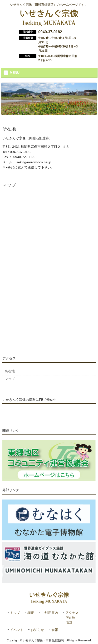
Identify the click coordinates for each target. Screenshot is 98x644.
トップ (15, 613)
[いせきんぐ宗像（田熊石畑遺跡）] (49, 24)
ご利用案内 (49, 613)
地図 (69, 622)
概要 (30, 613)
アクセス (72, 613)
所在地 (70, 618)
